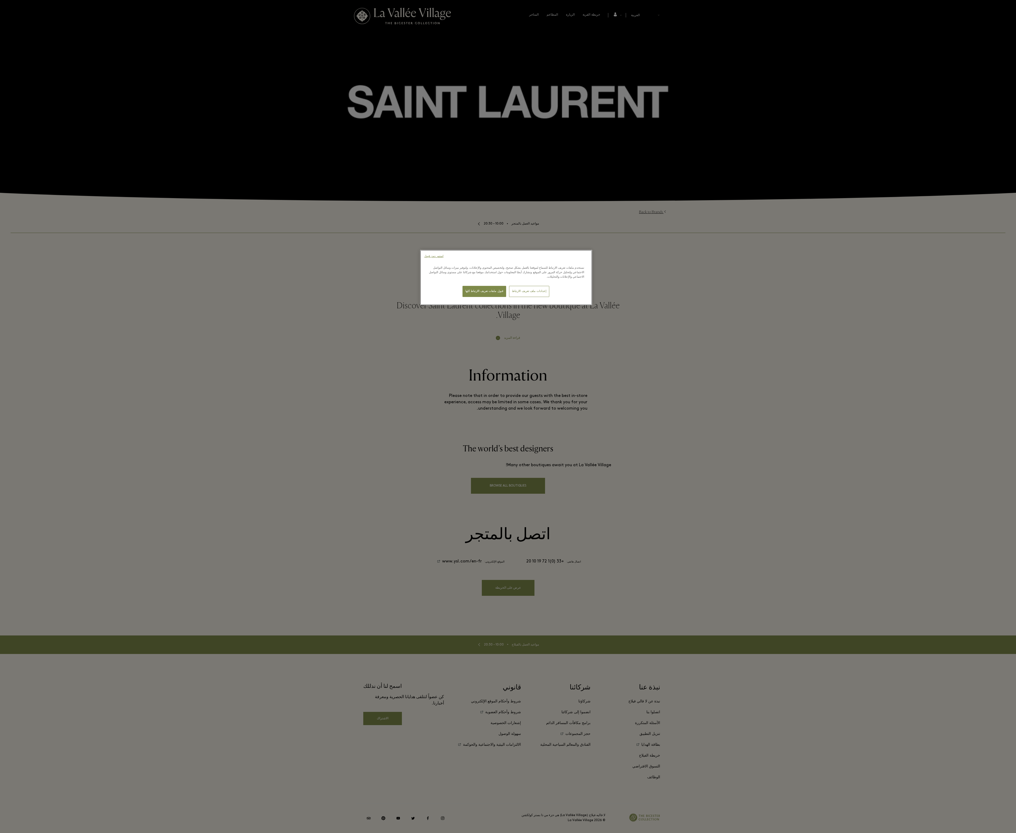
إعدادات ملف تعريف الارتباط (529, 291)
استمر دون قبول (433, 256)
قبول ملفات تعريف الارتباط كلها (484, 291)
